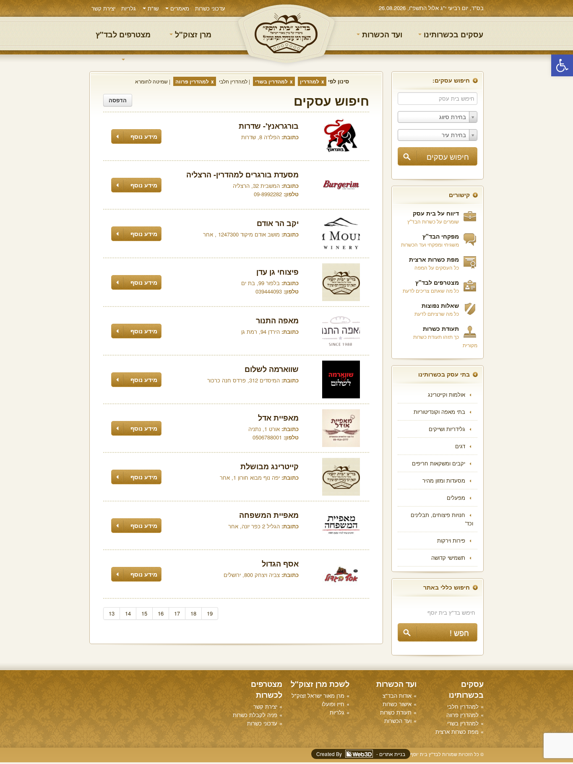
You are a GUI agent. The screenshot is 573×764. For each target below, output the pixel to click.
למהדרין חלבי (233, 81)
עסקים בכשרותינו (452, 34)
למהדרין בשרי (271, 81)
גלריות (128, 8)
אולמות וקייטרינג (446, 394)
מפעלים (456, 498)
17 (177, 613)
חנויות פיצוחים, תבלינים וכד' (442, 519)
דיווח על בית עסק (436, 213)
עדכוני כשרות (210, 8)
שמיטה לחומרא (151, 81)
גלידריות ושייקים (447, 429)
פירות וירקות (451, 540)
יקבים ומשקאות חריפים (438, 463)
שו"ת (152, 8)
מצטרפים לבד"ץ (123, 34)
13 (112, 613)
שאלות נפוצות (440, 305)
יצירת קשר (103, 8)
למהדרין (309, 81)
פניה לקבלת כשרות (255, 715)
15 (144, 613)
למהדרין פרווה (192, 81)
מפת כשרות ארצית (434, 259)
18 (193, 613)
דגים (460, 446)
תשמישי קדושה (448, 557)
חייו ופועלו (333, 704)
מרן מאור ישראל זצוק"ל (318, 695)
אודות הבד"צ (397, 695)
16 (161, 613)
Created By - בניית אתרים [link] (360, 753)
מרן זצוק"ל (192, 34)
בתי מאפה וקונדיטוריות (439, 412)
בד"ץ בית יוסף (286, 34)
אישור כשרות (397, 704)
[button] (562, 65)
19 (210, 613)
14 (128, 613)
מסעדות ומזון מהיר (443, 480)
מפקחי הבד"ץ (440, 236)
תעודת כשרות (441, 328)
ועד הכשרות (381, 34)
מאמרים (179, 8)
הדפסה (118, 100)
